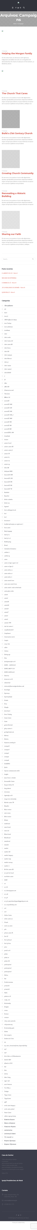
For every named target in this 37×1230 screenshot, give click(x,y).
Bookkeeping (7, 542)
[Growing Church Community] (11, 159)
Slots (5, 1070)
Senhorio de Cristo (9, 1039)
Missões (6, 820)
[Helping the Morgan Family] (11, 39)
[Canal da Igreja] (18, 8)
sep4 (5, 1053)
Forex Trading (8, 714)
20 (4, 380)
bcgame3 (6, 506)
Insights (6, 774)
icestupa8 (6, 760)
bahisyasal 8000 (8, 471)
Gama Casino (7, 718)
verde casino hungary (9, 1105)
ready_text (7, 1000)
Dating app (7, 654)
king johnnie (7, 788)
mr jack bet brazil (9, 873)
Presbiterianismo (8, 982)
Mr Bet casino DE (9, 869)
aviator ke (7, 457)
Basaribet (6, 496)
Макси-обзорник (9, 1123)
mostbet (6, 848)
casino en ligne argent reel (11, 563)
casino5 (6, 619)
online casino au (8, 919)
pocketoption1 (7, 965)
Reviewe (6, 1014)
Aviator (6, 440)
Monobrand (7, 838)
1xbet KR (6, 351)
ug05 (5, 1102)
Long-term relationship (10, 799)
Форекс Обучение (10, 1144)
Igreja (5, 767)
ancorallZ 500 (7, 425)
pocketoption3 (7, 972)
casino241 (6, 602)
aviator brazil (7, 443)
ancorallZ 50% (8, 422)
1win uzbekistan (8, 327)
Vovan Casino (7, 1113)
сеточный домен (10, 1134)
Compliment (7, 633)
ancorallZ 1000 (8, 404)
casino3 (6, 616)
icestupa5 (6, 753)
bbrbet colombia (8, 499)
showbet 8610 (7, 1060)
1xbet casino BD (8, 344)
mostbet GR (7, 852)
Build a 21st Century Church (17, 133)
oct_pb (6, 898)
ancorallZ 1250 (8, 408)
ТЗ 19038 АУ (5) (8, 1137)
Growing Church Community (17, 173)
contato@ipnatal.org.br (10, 1200)
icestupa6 (6, 757)
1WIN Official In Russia (10, 320)
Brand (6, 545)
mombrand (7, 824)
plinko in (6, 958)
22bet (5, 383)
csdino (5, 647)
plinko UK (7, 961)
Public (5, 993)
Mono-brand (7, 834)
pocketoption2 (7, 968)
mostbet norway (8, 862)
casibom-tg (7, 556)
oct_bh (6, 887)
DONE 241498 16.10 (9, 672)
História (6, 739)
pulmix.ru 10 (7, 996)
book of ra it (7, 538)
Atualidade (7, 436)
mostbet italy (7, 859)
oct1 (5, 908)
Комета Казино (9, 1120)
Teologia (6, 1091)
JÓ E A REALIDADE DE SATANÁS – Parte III (13, 287)
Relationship (7, 1003)
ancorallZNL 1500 (9, 432)
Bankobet (6, 492)
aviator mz (7, 461)
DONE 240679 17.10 (9, 669)
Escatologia (7, 690)
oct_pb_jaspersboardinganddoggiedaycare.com (16, 901)
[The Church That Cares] (11, 79)
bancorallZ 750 (8, 489)
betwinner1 (7, 521)
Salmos (6, 1031)
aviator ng (7, 464)
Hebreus (6, 736)
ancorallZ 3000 (8, 418)
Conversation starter (9, 637)
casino (5, 559)
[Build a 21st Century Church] (11, 119)
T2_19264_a (7, 1088)
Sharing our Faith (11, 234)
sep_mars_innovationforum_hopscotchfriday (15, 1046)
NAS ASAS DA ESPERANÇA (9, 278)
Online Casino (8, 915)
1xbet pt (6, 362)
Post (5, 979)
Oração (6, 922)
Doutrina (6, 676)
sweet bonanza (8, 1084)
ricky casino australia (9, 1021)
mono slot (6, 831)
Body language (8, 531)
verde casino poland (9, 1109)
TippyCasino (7, 1098)
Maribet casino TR (9, 802)
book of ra (7, 535)
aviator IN (7, 454)
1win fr (6, 316)
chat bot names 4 (8, 626)
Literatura (7, 792)
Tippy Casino (7, 1095)
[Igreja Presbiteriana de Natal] (18, 3)
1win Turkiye (7, 323)
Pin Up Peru (7, 943)
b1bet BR (6, 468)
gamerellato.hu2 (8, 725)
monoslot (6, 845)
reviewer (6, 1017)
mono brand (7, 827)
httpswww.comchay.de (9, 743)
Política (6, 975)
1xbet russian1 (7, 369)
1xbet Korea (7, 348)
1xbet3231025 (7, 373)
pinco (5, 947)
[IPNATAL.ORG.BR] (20, 8)
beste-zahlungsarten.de (10, 510)
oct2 (5, 912)
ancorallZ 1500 (8, 411)
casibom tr (7, 552)
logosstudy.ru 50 (8, 795)
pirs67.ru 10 (7, 950)
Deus (5, 658)
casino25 (6, 609)
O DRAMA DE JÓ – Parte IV (9, 283)
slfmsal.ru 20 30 (8, 1063)
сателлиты (8, 1130)
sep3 (5, 1049)
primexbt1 (7, 986)
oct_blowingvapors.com (10, 891)
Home (14, 24)
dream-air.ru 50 (8, 679)
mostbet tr (7, 866)
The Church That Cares (14, 93)
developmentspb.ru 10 (9, 662)
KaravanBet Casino (9, 781)
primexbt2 (7, 989)
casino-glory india (9, 591)
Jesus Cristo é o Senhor (10, 778)
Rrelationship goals (9, 1028)
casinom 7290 (7, 623)
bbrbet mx (7, 503)
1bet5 (5, 313)
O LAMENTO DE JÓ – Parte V (10, 273)
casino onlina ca (8, 570)
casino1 (6, 595)
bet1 (5, 514)
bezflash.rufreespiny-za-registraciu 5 (13, 524)
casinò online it (8, 577)
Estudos (6, 700)
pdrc (5, 929)
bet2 (5, 517)
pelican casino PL (8, 933)
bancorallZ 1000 (8, 475)
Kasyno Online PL (9, 785)
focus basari (7, 711)
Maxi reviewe (7, 810)
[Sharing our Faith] (11, 220)
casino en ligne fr (8, 566)
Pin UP (6, 936)
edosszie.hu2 (7, 683)
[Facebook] (16, 8)
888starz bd (7, 397)
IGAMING (7, 764)
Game (5, 721)
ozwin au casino (8, 926)
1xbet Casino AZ (8, 341)
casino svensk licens (9, 580)
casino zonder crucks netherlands (12, 588)
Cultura (6, 651)
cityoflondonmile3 (8, 630)
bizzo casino (7, 528)
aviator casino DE (8, 447)
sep (5, 1042)
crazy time (7, 644)
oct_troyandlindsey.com (10, 905)
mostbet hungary (8, 855)
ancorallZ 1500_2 (8, 415)
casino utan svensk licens (10, 584)
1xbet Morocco (8, 358)
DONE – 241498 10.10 (10, 665)
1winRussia (7, 330)
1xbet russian (7, 366)
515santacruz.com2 (9, 390)
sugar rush (7, 1081)
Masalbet (6, 806)
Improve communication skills (11, 771)
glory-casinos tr (8, 728)
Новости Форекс (10, 1127)
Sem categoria (7, 1035)
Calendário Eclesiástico (10, 549)
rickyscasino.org (8, 1024)
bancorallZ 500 (8, 485)
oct (5, 884)
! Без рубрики (8, 306)
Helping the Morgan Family (17, 53)
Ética (5, 704)
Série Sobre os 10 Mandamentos (12, 1056)
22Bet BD (6, 387)
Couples (6, 640)
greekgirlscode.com (9, 732)
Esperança (7, 693)
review (6, 1010)
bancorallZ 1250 (8, 478)
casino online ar (8, 573)
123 (5, 309)
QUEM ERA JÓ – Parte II (8, 292)
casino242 (6, 605)
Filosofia (6, 707)
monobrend (7, 841)
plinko (6, 954)
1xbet (5, 334)
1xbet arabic (7, 337)
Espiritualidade (8, 697)
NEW (5, 880)
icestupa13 (6, 750)
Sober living (7, 1077)
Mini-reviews (7, 817)
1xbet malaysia (8, 355)
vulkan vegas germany (10, 1116)
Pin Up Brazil (7, 940)
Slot (5, 1067)
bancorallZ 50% (8, 482)
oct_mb (6, 894)
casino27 (6, 612)
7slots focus (7, 394)
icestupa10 (6, 746)
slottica (6, 1074)
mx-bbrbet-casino (8, 876)
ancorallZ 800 (7, 429)
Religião (6, 1007)
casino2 (6, 598)
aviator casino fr (8, 450)
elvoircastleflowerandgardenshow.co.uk (14, 686)
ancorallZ (6, 401)
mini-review (7, 813)
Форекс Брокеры (10, 1141)
